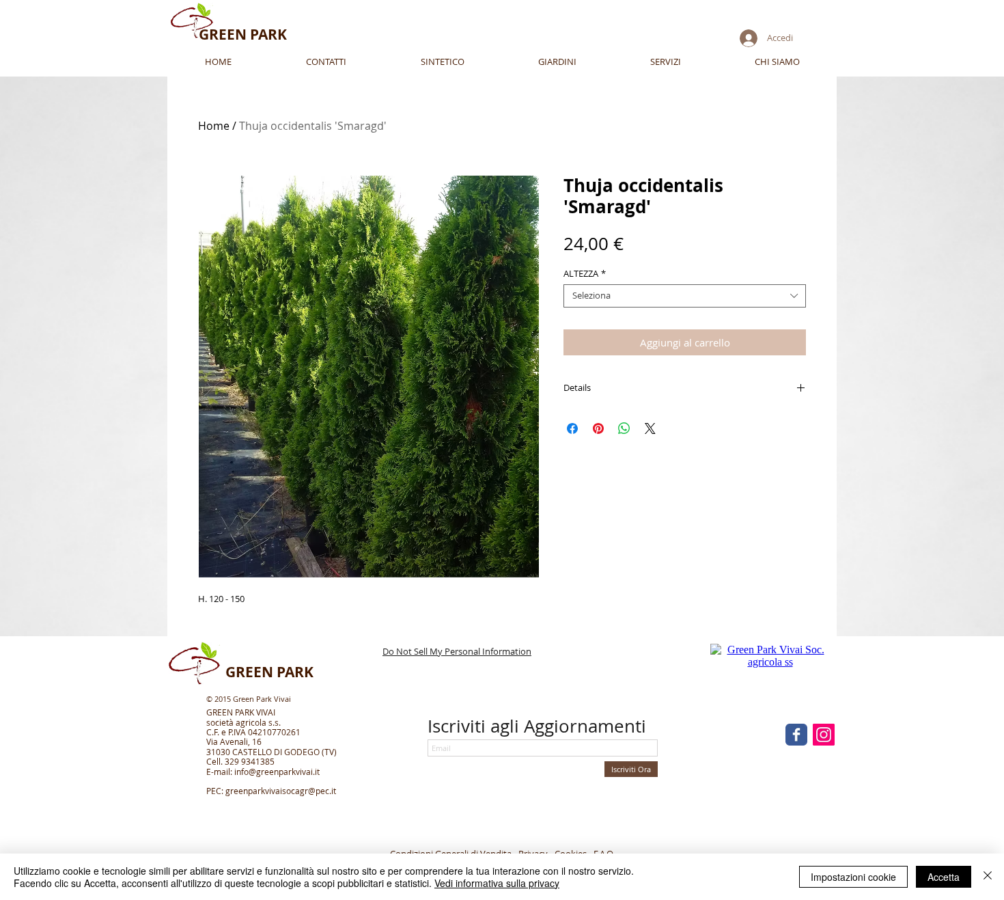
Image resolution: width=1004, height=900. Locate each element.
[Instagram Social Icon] (824, 735)
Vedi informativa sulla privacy (496, 883)
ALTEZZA (584, 274)
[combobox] (684, 296)
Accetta (944, 877)
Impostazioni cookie (853, 877)
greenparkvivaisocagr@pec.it (280, 790)
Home (213, 125)
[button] (665, 61)
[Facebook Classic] (796, 735)
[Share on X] (650, 428)
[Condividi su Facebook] (572, 428)
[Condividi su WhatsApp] (624, 428)
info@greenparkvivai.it (277, 771)
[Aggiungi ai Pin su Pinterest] (598, 428)
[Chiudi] (987, 876)
